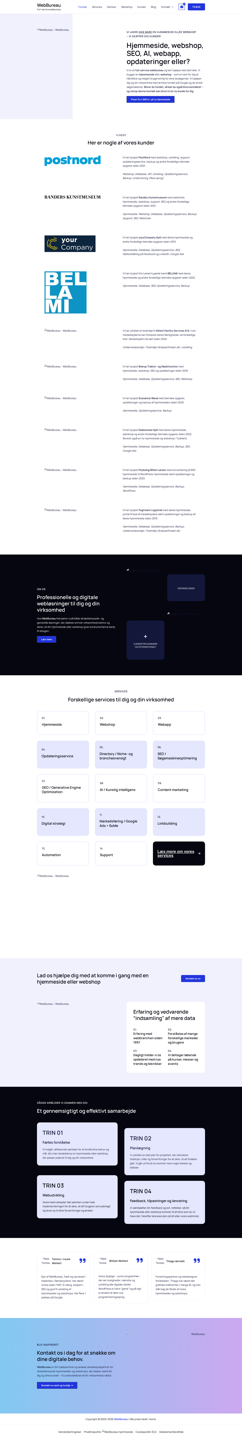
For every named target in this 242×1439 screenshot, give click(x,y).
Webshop (126, 7)
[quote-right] (82, 1260)
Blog (153, 7)
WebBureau (49, 5)
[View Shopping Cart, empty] (182, 7)
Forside (82, 7)
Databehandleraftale (171, 1432)
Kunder (142, 7)
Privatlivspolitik (93, 1432)
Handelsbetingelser (69, 1432)
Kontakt (165, 7)
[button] (171, 6)
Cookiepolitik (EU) (146, 1432)
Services (97, 7)
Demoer (111, 7)
